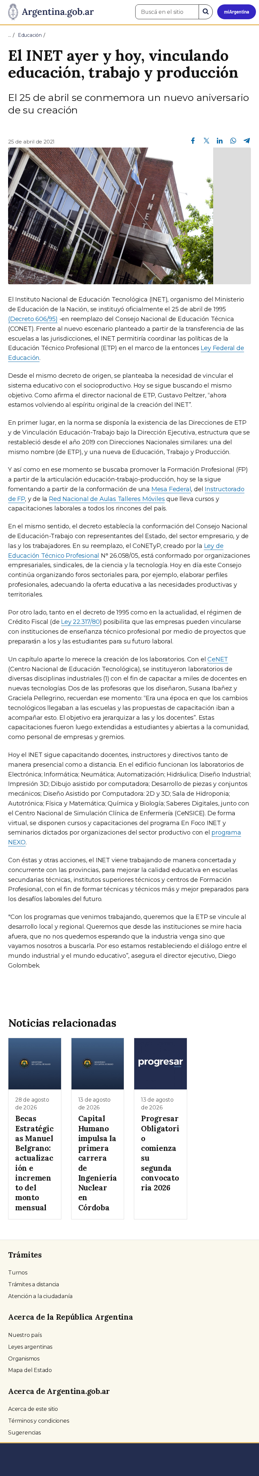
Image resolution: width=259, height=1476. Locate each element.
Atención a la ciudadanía (40, 1296)
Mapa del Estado (30, 1370)
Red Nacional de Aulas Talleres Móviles (107, 499)
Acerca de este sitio (33, 1409)
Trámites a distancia (33, 1284)
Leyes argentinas (30, 1347)
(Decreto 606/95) (33, 319)
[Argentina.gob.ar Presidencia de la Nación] (48, 12)
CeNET (217, 659)
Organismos (23, 1358)
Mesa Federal (171, 489)
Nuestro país (25, 1335)
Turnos (17, 1272)
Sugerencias (24, 1432)
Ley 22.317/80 (80, 622)
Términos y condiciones (38, 1421)
